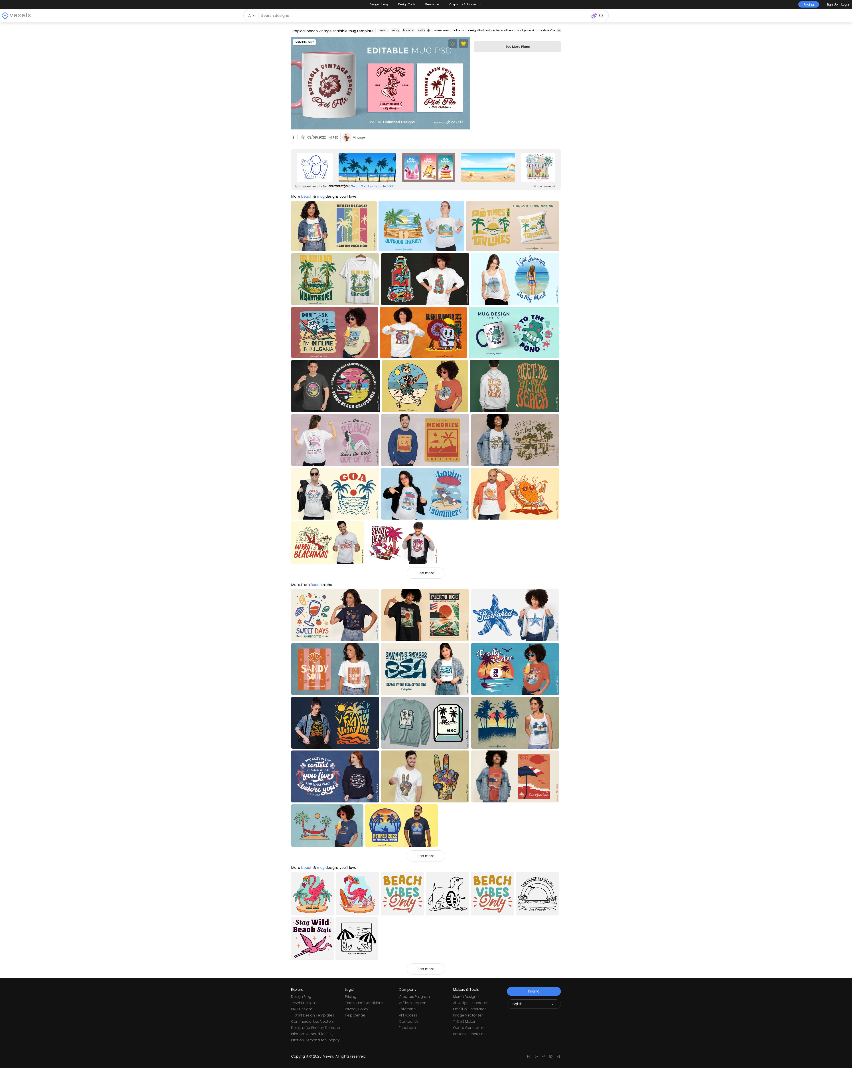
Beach (316, 584)
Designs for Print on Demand (315, 1027)
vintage (423, 30)
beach (383, 30)
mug (395, 30)
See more (426, 573)
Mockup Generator (469, 1009)
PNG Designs (302, 1009)
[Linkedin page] (558, 1056)
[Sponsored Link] (315, 167)
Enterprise (407, 1009)
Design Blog (301, 996)
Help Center (355, 1015)
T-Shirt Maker (464, 1021)
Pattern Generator (469, 1033)
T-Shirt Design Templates (312, 1015)
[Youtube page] (551, 1056)
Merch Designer (466, 996)
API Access (408, 1015)
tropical (408, 30)
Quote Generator (468, 1027)
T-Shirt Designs (304, 1002)
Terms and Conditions (364, 1002)
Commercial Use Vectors (312, 1021)
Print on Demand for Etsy (312, 1033)
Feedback (407, 1027)
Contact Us (408, 1021)
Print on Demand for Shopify (315, 1040)
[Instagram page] (529, 1056)
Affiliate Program (413, 1002)
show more (542, 186)
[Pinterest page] (543, 1056)
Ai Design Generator (470, 1002)
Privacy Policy (356, 1009)
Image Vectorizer (468, 1015)
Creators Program (414, 996)
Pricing (350, 996)
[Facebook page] (536, 1056)
